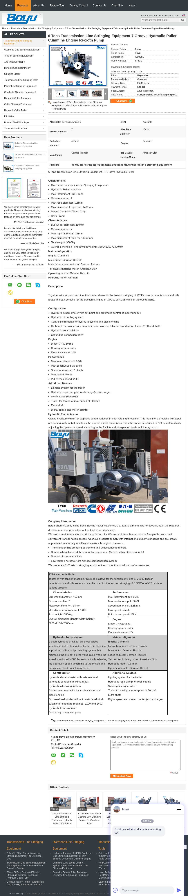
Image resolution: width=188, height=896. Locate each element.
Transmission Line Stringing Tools (21, 80)
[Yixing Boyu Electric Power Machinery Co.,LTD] (22, 18)
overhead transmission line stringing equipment (80, 720)
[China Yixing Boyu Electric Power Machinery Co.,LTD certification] (14, 188)
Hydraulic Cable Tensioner (17, 98)
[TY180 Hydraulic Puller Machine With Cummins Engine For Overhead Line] (89, 803)
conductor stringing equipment (121, 720)
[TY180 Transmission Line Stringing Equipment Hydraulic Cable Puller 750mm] (144, 803)
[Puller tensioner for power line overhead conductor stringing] (77, 65)
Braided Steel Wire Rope (16, 122)
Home (8, 5)
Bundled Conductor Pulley (17, 68)
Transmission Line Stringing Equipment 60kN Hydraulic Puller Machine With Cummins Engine (26, 865)
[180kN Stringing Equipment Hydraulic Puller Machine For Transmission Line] (117, 803)
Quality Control (79, 5)
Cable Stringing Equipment (17, 104)
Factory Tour (57, 5)
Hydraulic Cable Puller (15, 110)
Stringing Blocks (12, 74)
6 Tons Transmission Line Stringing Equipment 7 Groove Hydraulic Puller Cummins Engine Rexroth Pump (79, 105)
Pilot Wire (9, 116)
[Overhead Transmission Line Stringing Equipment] (8, 168)
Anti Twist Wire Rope (14, 62)
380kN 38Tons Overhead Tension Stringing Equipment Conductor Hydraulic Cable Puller (23, 875)
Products (22, 5)
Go (183, 20)
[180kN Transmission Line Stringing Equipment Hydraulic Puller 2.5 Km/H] (172, 803)
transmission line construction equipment (158, 720)
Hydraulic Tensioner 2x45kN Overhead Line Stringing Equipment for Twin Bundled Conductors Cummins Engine (72, 856)
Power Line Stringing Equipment (20, 86)
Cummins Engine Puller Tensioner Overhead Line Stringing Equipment (70, 873)
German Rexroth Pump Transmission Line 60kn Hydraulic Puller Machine (25, 883)
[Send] (179, 890)
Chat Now (117, 5)
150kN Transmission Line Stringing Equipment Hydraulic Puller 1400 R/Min (61, 818)
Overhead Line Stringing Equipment (22, 49)
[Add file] (115, 890)
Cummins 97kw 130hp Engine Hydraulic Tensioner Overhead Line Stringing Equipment (70, 865)
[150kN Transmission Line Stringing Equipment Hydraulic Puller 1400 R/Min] (62, 803)
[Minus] (179, 809)
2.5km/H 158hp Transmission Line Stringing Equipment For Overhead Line (24, 856)
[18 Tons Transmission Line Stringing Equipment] (8, 157)
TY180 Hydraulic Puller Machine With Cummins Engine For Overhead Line (89, 818)
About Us (38, 5)
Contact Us (99, 5)
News (132, 5)
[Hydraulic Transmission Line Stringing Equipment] (8, 145)
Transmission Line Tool (15, 128)
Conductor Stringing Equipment (20, 92)
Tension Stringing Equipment (18, 56)
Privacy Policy (16, 893)
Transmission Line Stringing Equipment (42, 28)
